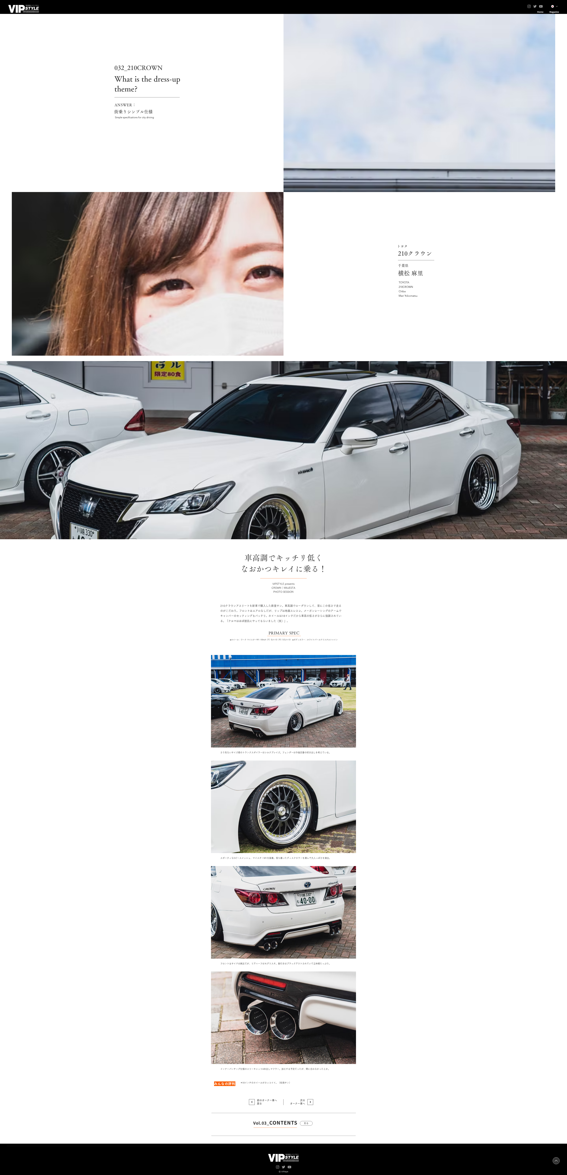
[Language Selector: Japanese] (554, 6)
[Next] (252, 1102)
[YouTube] (541, 6)
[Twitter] (535, 6)
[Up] (556, 1160)
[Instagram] (529, 6)
